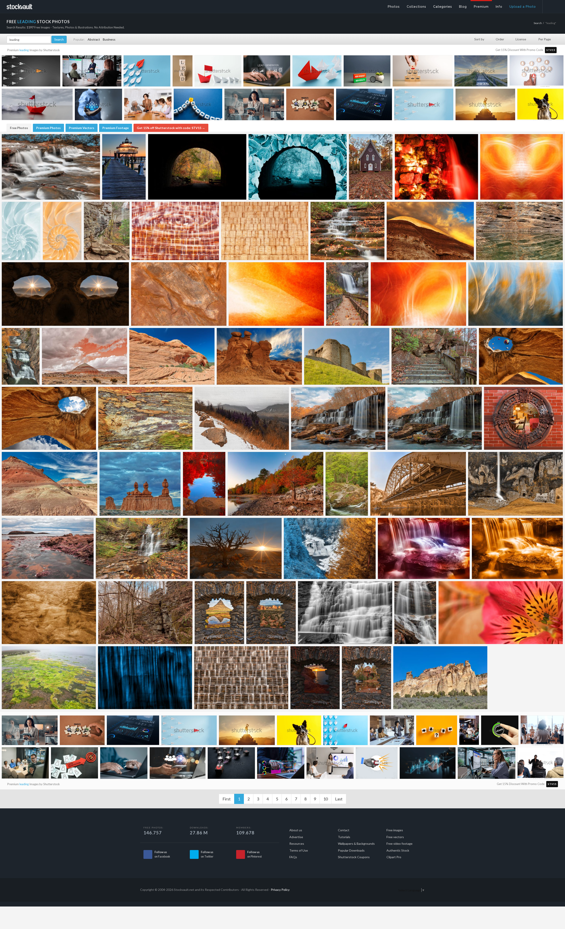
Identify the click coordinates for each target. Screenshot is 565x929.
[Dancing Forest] (515, 294)
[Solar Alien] (521, 167)
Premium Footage (115, 128)
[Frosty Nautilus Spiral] (21, 231)
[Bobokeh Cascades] (424, 548)
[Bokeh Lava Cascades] (517, 548)
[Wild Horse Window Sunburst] (49, 418)
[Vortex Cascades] (175, 231)
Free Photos (19, 128)
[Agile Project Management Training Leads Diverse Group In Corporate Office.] (91, 72)
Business (109, 39)
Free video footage (399, 843)
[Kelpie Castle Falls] (515, 484)
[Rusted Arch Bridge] (418, 484)
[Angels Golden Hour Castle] (271, 612)
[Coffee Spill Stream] (49, 612)
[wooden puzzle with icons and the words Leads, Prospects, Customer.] (310, 105)
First (226, 798)
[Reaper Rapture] (65, 294)
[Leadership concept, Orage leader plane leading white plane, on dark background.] (31, 72)
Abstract (94, 39)
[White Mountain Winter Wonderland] (242, 418)
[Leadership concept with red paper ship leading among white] (218, 72)
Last (339, 798)
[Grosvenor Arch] (440, 677)
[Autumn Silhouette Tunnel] (197, 167)
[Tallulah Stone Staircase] (434, 356)
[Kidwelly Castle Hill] (346, 356)
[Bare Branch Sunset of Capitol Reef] (236, 548)
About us (295, 830)
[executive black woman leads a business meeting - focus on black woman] (540, 763)
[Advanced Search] (550, 5)
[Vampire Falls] (436, 167)
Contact (343, 830)
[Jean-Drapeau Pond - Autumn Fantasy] (204, 484)
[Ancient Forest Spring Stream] (347, 484)
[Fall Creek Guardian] (107, 231)
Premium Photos (48, 128)
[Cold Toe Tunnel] (298, 167)
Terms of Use (298, 850)
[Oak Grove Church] (371, 167)
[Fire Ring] (418, 294)
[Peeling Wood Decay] (145, 418)
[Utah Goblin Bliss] (259, 356)
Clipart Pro (393, 857)
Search (538, 23)
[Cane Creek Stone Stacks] (519, 231)
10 (325, 798)
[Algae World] (49, 677)
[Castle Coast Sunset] (315, 677)
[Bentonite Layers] (49, 484)
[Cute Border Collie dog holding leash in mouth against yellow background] (540, 105)
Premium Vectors (81, 128)
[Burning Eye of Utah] (430, 231)
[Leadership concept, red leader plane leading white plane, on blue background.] (423, 106)
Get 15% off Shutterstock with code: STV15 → (171, 128)
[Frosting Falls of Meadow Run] (51, 167)
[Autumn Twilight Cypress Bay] (275, 484)
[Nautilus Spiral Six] (62, 231)
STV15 (550, 50)
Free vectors (395, 837)
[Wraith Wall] (145, 677)
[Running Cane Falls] (345, 612)
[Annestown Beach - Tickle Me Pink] (48, 548)
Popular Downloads (351, 850)
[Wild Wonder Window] (521, 356)
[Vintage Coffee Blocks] (264, 231)
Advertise (296, 837)
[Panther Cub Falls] (347, 231)
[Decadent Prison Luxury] (523, 418)
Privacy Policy (280, 890)
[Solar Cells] (276, 294)
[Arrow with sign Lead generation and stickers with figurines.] (74, 764)
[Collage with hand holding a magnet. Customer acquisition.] (376, 764)
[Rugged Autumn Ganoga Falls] (142, 548)
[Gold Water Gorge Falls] (21, 356)
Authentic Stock (397, 850)
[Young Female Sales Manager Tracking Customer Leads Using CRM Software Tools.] (486, 764)
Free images (394, 830)
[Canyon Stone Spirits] (178, 294)
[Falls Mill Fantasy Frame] (366, 677)
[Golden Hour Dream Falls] (338, 418)
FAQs (293, 857)
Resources (296, 843)
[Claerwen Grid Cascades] (241, 677)
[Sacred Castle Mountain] (219, 612)
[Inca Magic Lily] (501, 612)
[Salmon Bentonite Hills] (84, 356)
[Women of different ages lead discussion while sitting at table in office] (147, 105)
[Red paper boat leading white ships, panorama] (316, 72)
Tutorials (344, 837)
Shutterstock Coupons (354, 857)
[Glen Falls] (415, 612)
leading (24, 50)
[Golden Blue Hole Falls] (435, 418)
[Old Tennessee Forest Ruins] (145, 612)
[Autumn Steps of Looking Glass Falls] (347, 294)
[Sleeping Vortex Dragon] (172, 356)
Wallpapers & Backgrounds (356, 843)
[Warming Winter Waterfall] (330, 548)
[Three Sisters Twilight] (140, 484)
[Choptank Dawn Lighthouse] (124, 167)
